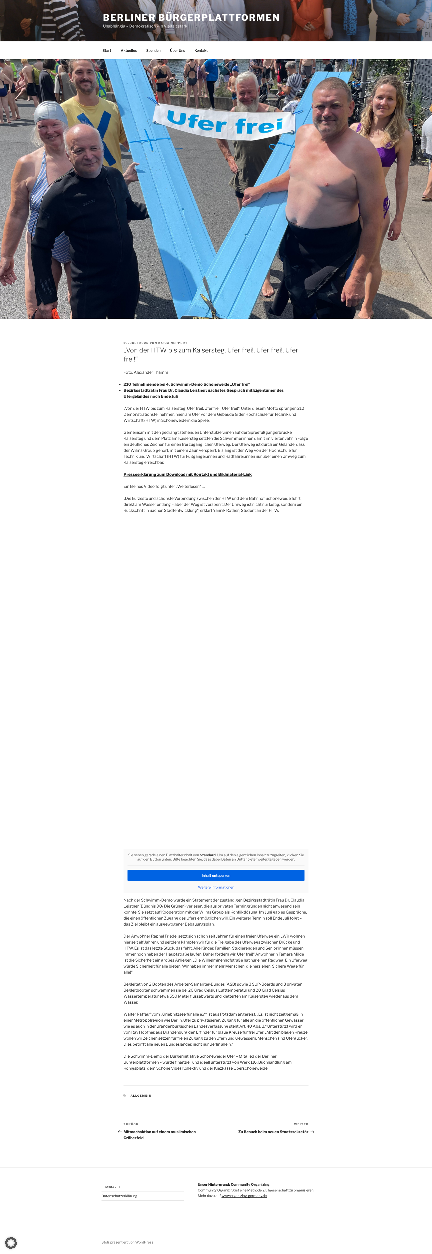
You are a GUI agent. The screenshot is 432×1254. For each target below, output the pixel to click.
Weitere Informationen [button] (216, 887)
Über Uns (177, 50)
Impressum (111, 1186)
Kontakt (201, 50)
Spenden (153, 50)
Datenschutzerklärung (119, 1196)
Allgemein (141, 1095)
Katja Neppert (173, 343)
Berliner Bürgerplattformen (191, 17)
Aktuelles (129, 50)
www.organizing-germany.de (244, 1195)
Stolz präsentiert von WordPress (127, 1242)
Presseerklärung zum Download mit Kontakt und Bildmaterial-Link (188, 474)
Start (106, 50)
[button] (11, 1243)
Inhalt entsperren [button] (216, 875)
